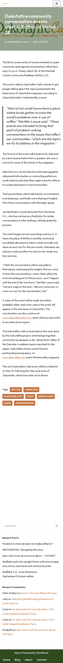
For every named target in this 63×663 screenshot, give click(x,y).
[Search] (57, 525)
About (28, 659)
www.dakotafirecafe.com (16, 317)
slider (7, 403)
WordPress (42, 652)
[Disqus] (31, 457)
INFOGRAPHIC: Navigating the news (22, 549)
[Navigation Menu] (57, 3)
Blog (17, 659)
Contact (42, 659)
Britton (15, 389)
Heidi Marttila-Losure (19, 41)
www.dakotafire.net (13, 357)
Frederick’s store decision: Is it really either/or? (27, 543)
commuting (31, 389)
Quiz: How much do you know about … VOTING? (28, 555)
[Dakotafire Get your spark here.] (5, 3)
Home (6, 659)
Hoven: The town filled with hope (39, 593)
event (30, 396)
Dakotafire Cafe (13, 396)
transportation (25, 403)
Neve (18, 652)
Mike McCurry (45, 396)
